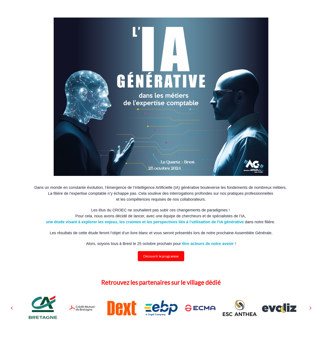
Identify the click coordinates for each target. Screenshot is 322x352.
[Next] (310, 308)
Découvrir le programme (161, 256)
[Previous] (12, 308)
